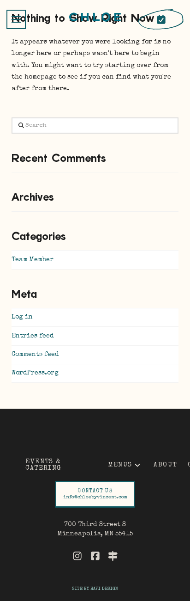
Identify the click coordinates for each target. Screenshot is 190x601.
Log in (22, 317)
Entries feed (33, 336)
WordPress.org (35, 373)
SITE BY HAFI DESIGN (95, 589)
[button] (16, 19)
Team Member (32, 260)
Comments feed (35, 354)
